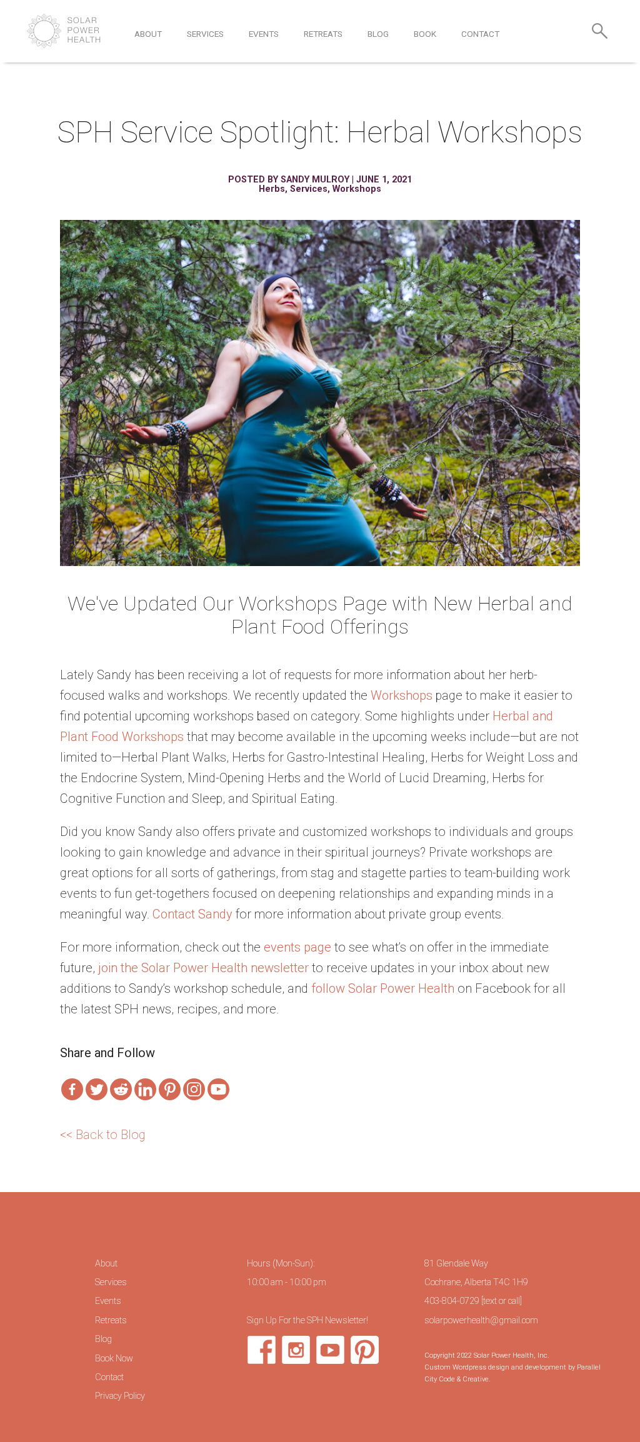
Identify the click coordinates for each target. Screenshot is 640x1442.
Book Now (114, 1358)
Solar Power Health (63, 31)
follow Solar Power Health (382, 988)
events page (297, 947)
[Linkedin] (145, 1089)
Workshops (356, 189)
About (148, 34)
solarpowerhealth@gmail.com (481, 1320)
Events (264, 34)
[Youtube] (218, 1089)
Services (205, 34)
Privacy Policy (120, 1396)
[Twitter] (97, 1089)
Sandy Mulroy (315, 179)
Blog (378, 34)
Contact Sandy (192, 914)
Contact (480, 34)
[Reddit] (121, 1089)
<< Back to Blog (103, 1134)
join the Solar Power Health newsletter (203, 967)
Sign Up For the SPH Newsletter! (307, 1320)
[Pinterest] (170, 1089)
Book (425, 34)
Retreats (323, 34)
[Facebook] (72, 1089)
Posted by (254, 179)
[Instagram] (194, 1089)
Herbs (272, 189)
